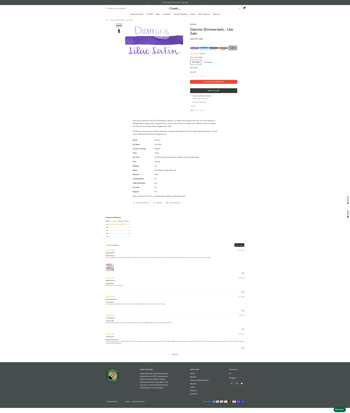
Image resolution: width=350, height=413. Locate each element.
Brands (193, 14)
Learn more (184, 2)
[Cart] (243, 8)
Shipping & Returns (142, 202)
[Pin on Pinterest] (198, 110)
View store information (199, 102)
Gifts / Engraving (204, 14)
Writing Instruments (136, 14)
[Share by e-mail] (204, 110)
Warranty (159, 202)
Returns (192, 373)
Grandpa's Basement (181, 14)
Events (192, 387)
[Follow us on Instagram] (236, 383)
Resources (216, 14)
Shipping (193, 390)
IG (230, 373)
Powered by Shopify (138, 401)
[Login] (239, 8)
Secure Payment (174, 202)
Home (107, 20)
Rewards (193, 377)
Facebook (232, 378)
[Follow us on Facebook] (231, 383)
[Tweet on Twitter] (201, 110)
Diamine (193, 24)
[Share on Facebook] (196, 110)
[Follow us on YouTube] (241, 383)
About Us (193, 383)
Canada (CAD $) (112, 401)
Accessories (167, 14)
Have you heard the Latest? (199, 380)
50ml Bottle (196, 62)
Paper (158, 14)
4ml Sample (208, 62)
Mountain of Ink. (179, 196)
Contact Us (194, 394)
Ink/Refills (149, 14)
